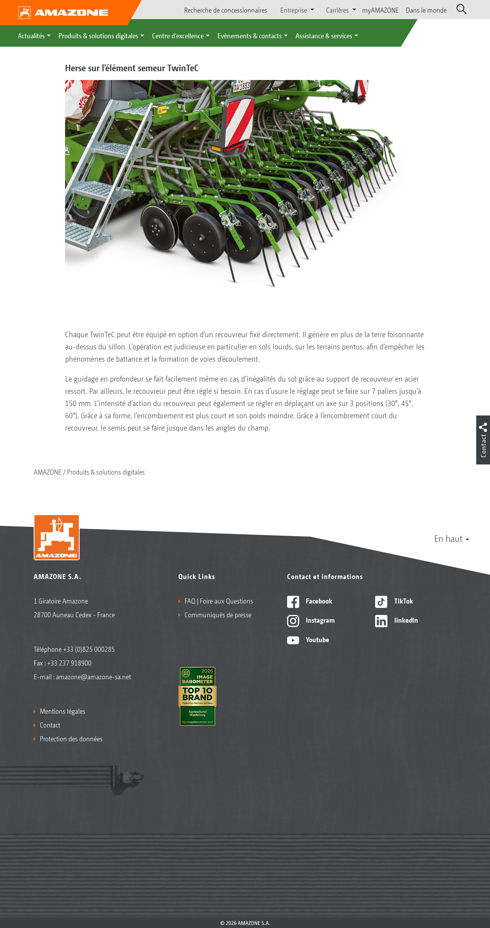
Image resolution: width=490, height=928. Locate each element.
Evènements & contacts (249, 35)
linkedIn (405, 619)
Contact (50, 724)
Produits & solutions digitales (98, 35)
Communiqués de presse (218, 614)
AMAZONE (48, 471)
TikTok (403, 600)
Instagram (319, 619)
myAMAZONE (380, 9)
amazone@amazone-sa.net (93, 676)
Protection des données (71, 738)
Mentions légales (62, 710)
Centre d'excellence (178, 35)
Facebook (318, 600)
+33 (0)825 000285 (89, 648)
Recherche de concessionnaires (225, 9)
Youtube (316, 639)
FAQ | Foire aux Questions (219, 600)
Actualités (31, 35)
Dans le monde (426, 9)
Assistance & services (324, 35)
